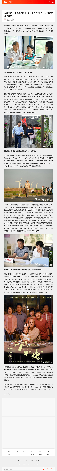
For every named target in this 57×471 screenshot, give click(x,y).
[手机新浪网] (5, 2)
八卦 (16, 454)
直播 (16, 451)
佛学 (40, 454)
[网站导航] (53, 2)
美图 (24, 451)
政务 (48, 451)
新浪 (40, 451)
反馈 (31, 460)
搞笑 (9, 454)
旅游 (32, 454)
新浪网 (10, 2)
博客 (32, 451)
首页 (19, 460)
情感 (24, 454)
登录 (37, 460)
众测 (48, 454)
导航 (25, 460)
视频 (9, 451)
